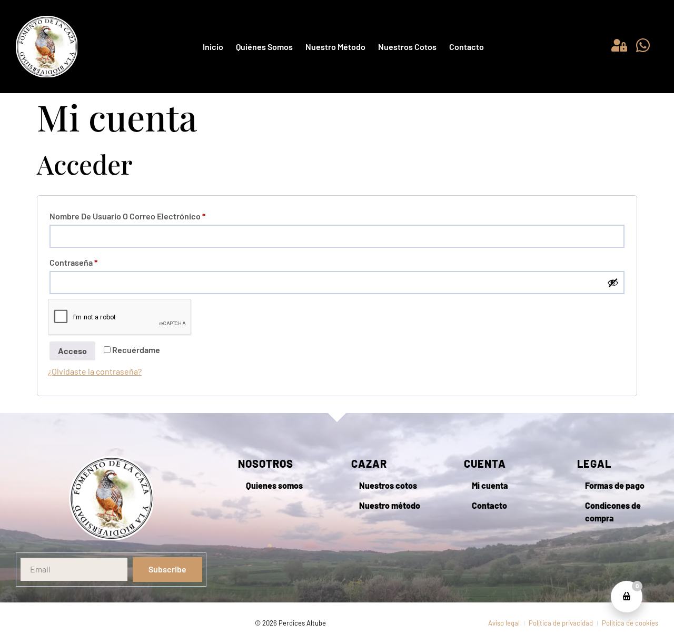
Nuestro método (335, 47)
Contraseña (93, 260)
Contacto (466, 47)
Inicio (213, 47)
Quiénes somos (264, 47)
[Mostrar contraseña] (613, 282)
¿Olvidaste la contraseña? (95, 371)
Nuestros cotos (407, 47)
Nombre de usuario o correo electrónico (147, 214)
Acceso (72, 351)
